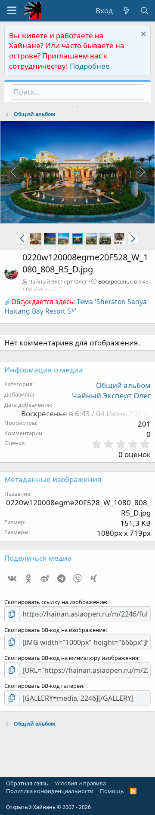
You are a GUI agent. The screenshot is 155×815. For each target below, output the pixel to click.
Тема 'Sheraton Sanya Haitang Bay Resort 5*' (75, 306)
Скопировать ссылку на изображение (55, 602)
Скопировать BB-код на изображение (54, 630)
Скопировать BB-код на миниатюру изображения (71, 658)
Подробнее (90, 66)
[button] (12, 10)
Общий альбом (123, 385)
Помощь (112, 791)
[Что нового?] (126, 10)
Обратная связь (27, 783)
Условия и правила (80, 783)
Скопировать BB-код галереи (43, 686)
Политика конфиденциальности (49, 791)
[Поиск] (144, 10)
